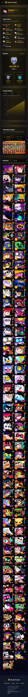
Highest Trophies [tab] (19, 136)
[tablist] (14, 137)
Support (22, 683)
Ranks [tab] (8, 136)
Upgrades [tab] (19, 139)
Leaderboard (7, 683)
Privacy (12, 683)
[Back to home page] (2, 2)
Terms (17, 683)
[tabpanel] (14, 147)
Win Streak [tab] (8, 139)
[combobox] (6, 93)
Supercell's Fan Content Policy (13, 692)
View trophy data (7, 123)
